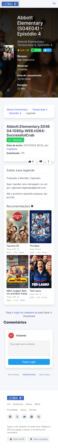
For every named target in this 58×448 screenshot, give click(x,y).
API (8, 404)
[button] (54, 4)
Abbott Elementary (17, 109)
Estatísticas (18, 404)
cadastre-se (30, 312)
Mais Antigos (44, 374)
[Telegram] (32, 417)
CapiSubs (12, 148)
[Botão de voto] (41, 161)
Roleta (29, 404)
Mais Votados (13, 374)
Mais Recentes (29, 374)
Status (23, 410)
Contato (32, 410)
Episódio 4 (15, 113)
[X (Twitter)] (17, 417)
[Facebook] (10, 417)
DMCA (37, 404)
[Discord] (24, 417)
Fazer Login (29, 361)
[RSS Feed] (39, 417)
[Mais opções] (48, 161)
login (17, 312)
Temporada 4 (39, 109)
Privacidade (12, 410)
